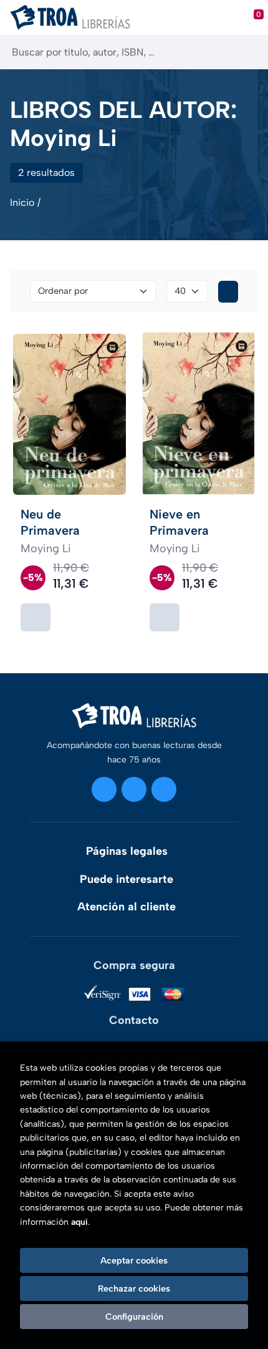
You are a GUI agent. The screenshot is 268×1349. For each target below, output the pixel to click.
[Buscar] (247, 52)
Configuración (134, 1316)
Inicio (22, 202)
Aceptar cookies (134, 1260)
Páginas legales (127, 851)
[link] (35, 617)
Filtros (228, 292)
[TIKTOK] (163, 789)
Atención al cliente (126, 906)
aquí (79, 1222)
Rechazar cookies (134, 1288)
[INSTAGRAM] (104, 789)
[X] (134, 789)
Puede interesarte (126, 879)
